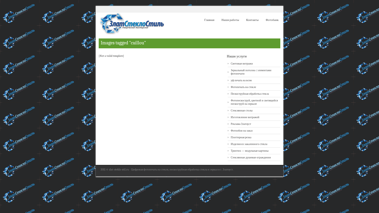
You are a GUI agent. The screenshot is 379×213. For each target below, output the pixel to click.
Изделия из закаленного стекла (249, 144)
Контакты (252, 20)
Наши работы (230, 20)
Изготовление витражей (245, 117)
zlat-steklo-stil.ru (119, 169)
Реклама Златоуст (241, 124)
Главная (209, 20)
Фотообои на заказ (242, 130)
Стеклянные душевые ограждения (251, 157)
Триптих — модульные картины (249, 150)
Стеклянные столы (241, 110)
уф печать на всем (241, 80)
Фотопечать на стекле (243, 87)
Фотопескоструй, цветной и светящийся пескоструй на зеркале (254, 102)
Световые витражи (242, 63)
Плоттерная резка (241, 137)
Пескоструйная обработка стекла (250, 93)
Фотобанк (272, 20)
